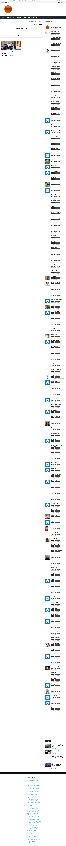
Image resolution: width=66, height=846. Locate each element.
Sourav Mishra (54, 235)
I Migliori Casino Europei (34, 780)
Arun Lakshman (54, 119)
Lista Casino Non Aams (34, 822)
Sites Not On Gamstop (33, 793)
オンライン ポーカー (34, 844)
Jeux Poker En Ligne (33, 841)
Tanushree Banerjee (55, 457)
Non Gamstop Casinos (33, 799)
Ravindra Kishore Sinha (56, 78)
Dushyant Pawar (54, 701)
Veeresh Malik (4, 55)
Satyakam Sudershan (56, 369)
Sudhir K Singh (54, 305)
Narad (52, 55)
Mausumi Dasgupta (55, 194)
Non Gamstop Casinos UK (33, 782)
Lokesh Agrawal (54, 171)
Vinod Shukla (54, 95)
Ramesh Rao (54, 229)
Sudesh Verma (54, 142)
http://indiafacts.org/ (54, 279)
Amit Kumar (53, 72)
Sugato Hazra (54, 84)
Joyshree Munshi (54, 497)
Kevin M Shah (54, 480)
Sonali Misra (53, 264)
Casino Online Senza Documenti (33, 831)
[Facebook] (58, 2)
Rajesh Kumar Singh (55, 416)
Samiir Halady (54, 538)
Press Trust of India (55, 31)
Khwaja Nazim (54, 358)
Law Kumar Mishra (55, 398)
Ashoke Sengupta (55, 602)
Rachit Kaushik (54, 328)
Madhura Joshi (54, 410)
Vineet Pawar (54, 381)
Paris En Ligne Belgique (34, 819)
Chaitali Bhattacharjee (56, 212)
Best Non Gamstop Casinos (33, 791)
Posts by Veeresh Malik (38, 21)
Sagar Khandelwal (55, 695)
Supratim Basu (54, 503)
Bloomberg (53, 124)
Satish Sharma (54, 247)
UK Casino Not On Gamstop (34, 816)
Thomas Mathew (55, 462)
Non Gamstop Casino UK (33, 794)
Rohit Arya (53, 556)
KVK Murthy (53, 439)
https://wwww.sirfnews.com (55, 191)
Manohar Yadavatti (55, 113)
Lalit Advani (53, 468)
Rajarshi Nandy (54, 136)
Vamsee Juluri (54, 672)
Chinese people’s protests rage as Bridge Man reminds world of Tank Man (57, 758)
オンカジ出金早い (33, 825)
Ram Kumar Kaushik (55, 526)
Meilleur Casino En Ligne (34, 836)
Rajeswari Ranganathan (56, 299)
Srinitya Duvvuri (54, 375)
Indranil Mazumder (55, 561)
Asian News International (57, 90)
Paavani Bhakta (54, 177)
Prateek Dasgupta (55, 183)
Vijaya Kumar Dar (55, 544)
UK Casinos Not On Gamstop (34, 788)
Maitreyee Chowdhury (56, 340)
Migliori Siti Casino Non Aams (34, 817)
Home (29, 21)
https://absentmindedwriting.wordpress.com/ (58, 378)
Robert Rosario (54, 585)
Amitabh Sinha (54, 224)
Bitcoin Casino (34, 789)
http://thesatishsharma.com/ (55, 250)
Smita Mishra (54, 655)
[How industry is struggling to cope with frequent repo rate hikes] (48, 746)
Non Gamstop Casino (33, 811)
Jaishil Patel (53, 690)
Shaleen (52, 649)
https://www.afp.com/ (54, 162)
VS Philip (53, 253)
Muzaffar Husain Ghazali (56, 130)
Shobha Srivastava (55, 643)
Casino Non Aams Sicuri (34, 833)
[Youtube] (64, 2)
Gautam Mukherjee (55, 66)
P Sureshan (53, 620)
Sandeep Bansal (54, 573)
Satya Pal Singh (54, 258)
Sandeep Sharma (55, 311)
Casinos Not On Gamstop (33, 785)
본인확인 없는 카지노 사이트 (34, 827)
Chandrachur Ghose (55, 433)
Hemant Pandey (54, 270)
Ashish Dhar (53, 596)
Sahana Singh (54, 422)
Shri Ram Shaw (54, 189)
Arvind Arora (54, 334)
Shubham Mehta (54, 532)
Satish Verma (54, 515)
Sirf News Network (55, 25)
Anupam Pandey (54, 148)
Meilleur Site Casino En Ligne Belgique (34, 821)
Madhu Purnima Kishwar (56, 550)
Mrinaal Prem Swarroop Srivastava (56, 446)
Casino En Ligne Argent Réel (34, 842)
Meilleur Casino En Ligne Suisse (33, 839)
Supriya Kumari (54, 154)
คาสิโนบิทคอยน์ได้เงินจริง (34, 828)
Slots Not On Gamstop (33, 807)
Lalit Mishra (53, 492)
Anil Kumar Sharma (55, 200)
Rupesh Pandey (54, 614)
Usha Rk (53, 579)
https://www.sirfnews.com (55, 28)
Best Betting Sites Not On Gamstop (33, 813)
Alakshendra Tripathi (56, 404)
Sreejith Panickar (55, 608)
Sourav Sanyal (54, 591)
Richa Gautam (54, 707)
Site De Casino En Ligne (34, 835)
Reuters (52, 60)
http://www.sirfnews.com (54, 81)
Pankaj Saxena (54, 317)
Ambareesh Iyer (54, 323)
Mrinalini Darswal (55, 637)
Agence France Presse (56, 159)
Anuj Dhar (53, 363)
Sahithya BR (53, 241)
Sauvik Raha (53, 288)
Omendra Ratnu (54, 387)
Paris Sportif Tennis (34, 824)
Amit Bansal (53, 660)
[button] (63, 17)
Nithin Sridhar (54, 276)
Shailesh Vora (54, 684)
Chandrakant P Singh (55, 626)
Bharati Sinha (54, 427)
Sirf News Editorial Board (57, 43)
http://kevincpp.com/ (54, 483)
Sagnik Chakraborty (55, 218)
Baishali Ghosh (54, 107)
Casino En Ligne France (34, 803)
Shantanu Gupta (54, 631)
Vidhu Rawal (53, 486)
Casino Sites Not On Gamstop (33, 800)
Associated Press (55, 101)
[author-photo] (9, 32)
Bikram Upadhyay (55, 346)
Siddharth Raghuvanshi (56, 37)
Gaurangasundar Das (56, 474)
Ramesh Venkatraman (56, 282)
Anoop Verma (54, 165)
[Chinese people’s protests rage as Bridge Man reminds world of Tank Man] (48, 758)
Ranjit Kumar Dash (55, 521)
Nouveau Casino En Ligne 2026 (33, 838)
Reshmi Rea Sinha (55, 352)
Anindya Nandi (54, 567)
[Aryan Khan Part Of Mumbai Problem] (11, 45)
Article (3, 49)
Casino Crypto (34, 783)
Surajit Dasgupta (55, 49)
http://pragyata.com (54, 599)
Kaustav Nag (54, 392)
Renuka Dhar (54, 509)
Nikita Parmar (54, 293)
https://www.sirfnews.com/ (20, 31)
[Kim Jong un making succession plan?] (48, 752)
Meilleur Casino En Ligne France (33, 830)
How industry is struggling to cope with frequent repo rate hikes (57, 745)
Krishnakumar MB (55, 666)
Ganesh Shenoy (54, 451)
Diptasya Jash (54, 206)
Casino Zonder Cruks (33, 805)
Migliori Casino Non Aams (33, 814)
